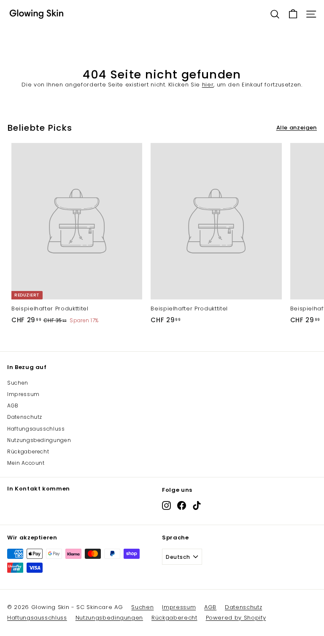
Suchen (17, 382)
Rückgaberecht (28, 451)
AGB (13, 405)
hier (208, 85)
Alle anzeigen (296, 128)
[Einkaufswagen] (293, 14)
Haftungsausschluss (36, 428)
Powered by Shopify (236, 618)
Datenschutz (24, 416)
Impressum (23, 394)
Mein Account (26, 462)
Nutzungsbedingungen (39, 440)
